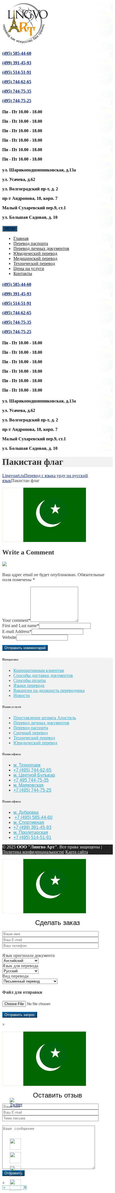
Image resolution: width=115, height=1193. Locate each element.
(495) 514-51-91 (16, 72)
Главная (20, 238)
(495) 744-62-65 (16, 81)
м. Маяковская (28, 785)
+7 (16, 790)
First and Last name (20, 625)
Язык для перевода (20, 965)
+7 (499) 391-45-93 (32, 827)
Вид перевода (15, 976)
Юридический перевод (35, 253)
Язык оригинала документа (28, 955)
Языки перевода (28, 685)
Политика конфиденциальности (32, 852)
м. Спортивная (28, 822)
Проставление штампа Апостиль (44, 717)
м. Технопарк (26, 765)
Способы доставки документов (43, 675)
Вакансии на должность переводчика (49, 690)
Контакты (22, 273)
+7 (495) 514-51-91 (32, 837)
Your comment (16, 620)
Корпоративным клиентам (38, 670)
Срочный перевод (30, 732)
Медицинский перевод (35, 258)
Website (9, 637)
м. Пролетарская (30, 832)
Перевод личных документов (41, 248)
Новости (21, 695)
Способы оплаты (29, 680)
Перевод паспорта (30, 243)
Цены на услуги (28, 268)
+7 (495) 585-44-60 (33, 817)
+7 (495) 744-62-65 (32, 770)
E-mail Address (17, 631)
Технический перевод (34, 263)
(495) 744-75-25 (16, 100)
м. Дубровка (26, 812)
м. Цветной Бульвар (34, 775)
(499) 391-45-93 (16, 62)
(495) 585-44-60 (16, 53)
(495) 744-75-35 (16, 91)
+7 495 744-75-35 (31, 780)
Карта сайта (76, 852)
